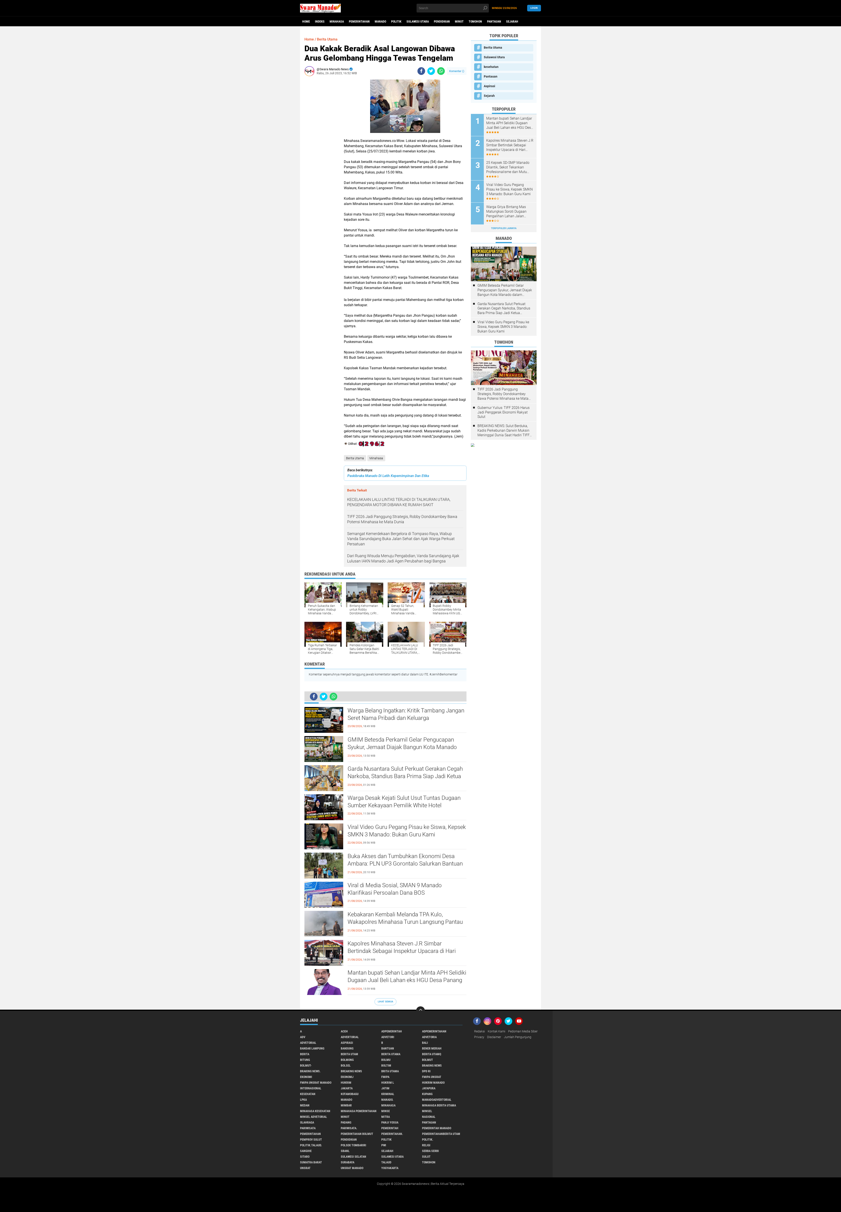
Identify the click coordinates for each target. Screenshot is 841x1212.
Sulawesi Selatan (353, 1156)
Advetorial (308, 1042)
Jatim (385, 1088)
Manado (380, 21)
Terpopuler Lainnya (503, 228)
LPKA (303, 1099)
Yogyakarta (389, 1168)
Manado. (387, 1099)
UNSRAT (305, 1168)
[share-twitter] (431, 71)
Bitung (305, 1060)
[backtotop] (420, 1010)
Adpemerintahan (434, 1031)
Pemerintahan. (392, 1134)
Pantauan (494, 21)
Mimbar (346, 1105)
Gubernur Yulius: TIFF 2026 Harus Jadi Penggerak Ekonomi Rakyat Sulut (503, 412)
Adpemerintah (391, 1031)
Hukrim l (387, 1082)
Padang (346, 1122)
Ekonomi (306, 1077)
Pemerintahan (359, 21)
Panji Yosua (389, 1122)
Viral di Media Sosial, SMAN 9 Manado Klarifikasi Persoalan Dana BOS (395, 889)
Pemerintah (389, 1128)
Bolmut (427, 1060)
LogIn (534, 8)
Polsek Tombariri (353, 1145)
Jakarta (347, 1088)
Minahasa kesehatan (315, 1111)
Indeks (320, 21)
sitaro (304, 1156)
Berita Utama (355, 458)
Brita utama (390, 1071)
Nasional (428, 1116)
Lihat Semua (385, 1001)
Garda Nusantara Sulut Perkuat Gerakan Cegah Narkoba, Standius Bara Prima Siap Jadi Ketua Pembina (405, 776)
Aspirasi (489, 86)
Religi (426, 1145)
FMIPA (385, 1077)
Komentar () (456, 71)
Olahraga (307, 1122)
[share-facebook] (421, 71)
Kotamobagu (350, 1094)
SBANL (345, 1151)
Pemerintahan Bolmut (357, 1134)
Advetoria (429, 1037)
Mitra (385, 1116)
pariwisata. (349, 1128)
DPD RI (426, 1071)
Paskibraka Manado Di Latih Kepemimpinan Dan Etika (388, 476)
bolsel (346, 1065)
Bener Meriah (432, 1048)
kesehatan (491, 67)
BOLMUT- (306, 1065)
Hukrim (346, 1082)
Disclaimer (494, 1037)
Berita (304, 1054)
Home (306, 21)
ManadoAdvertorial (436, 1099)
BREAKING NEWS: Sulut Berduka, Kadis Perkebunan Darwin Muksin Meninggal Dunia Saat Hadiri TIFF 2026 (503, 430)
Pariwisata (308, 1128)
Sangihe (306, 1151)
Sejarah (512, 21)
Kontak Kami (496, 1031)
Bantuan (387, 1048)
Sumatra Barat (311, 1162)
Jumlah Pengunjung (517, 1037)
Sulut (426, 1156)
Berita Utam (349, 1054)
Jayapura (428, 1088)
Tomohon (475, 21)
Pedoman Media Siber (523, 1031)
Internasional (310, 1088)
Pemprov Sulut (311, 1139)
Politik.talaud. (311, 1145)
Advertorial (350, 1037)
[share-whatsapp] (441, 71)
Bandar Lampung (312, 1048)
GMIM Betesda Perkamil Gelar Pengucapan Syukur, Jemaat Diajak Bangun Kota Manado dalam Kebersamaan (402, 747)
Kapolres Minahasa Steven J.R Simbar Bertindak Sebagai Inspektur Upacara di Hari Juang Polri (402, 951)
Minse (385, 1111)
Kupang (427, 1094)
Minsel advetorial (313, 1116)
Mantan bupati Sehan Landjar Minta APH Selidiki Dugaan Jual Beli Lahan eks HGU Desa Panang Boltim (407, 980)
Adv (302, 1037)
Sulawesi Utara (417, 21)
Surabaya (347, 1162)
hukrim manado (433, 1082)
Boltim (386, 1065)
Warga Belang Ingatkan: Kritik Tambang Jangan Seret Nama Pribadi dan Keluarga (406, 714)
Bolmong (347, 1060)
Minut (459, 21)
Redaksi (479, 1031)
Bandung (347, 1048)
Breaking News (351, 1071)
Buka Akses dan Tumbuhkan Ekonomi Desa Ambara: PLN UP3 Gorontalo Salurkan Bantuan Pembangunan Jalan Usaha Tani (405, 863)
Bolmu (385, 1060)
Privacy (479, 1037)
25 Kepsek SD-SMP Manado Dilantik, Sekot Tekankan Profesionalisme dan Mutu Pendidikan (507, 167)
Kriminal (387, 1094)
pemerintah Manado (436, 1128)
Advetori (387, 1037)
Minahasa (337, 21)
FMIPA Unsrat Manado (315, 1082)
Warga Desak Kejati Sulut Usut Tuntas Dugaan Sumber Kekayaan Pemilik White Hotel (404, 802)
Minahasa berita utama (439, 1105)
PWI (383, 1145)
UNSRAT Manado (352, 1168)
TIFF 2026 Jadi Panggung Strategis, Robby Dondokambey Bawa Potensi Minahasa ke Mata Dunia (502, 394)
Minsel (427, 1111)
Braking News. (310, 1071)
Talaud (386, 1162)
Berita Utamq (431, 1054)
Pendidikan (442, 21)
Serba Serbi (430, 1151)
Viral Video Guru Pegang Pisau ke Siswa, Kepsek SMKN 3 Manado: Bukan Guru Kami (407, 831)
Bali (425, 1042)
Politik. (427, 1139)
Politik (396, 21)
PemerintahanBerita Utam (441, 1134)
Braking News (432, 1065)
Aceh (344, 1031)
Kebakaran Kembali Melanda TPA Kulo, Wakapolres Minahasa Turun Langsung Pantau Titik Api (405, 922)
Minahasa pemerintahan (358, 1111)
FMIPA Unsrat (431, 1077)
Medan (304, 1105)
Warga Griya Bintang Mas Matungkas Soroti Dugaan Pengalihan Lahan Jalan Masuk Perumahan (506, 211)
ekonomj (347, 1077)
